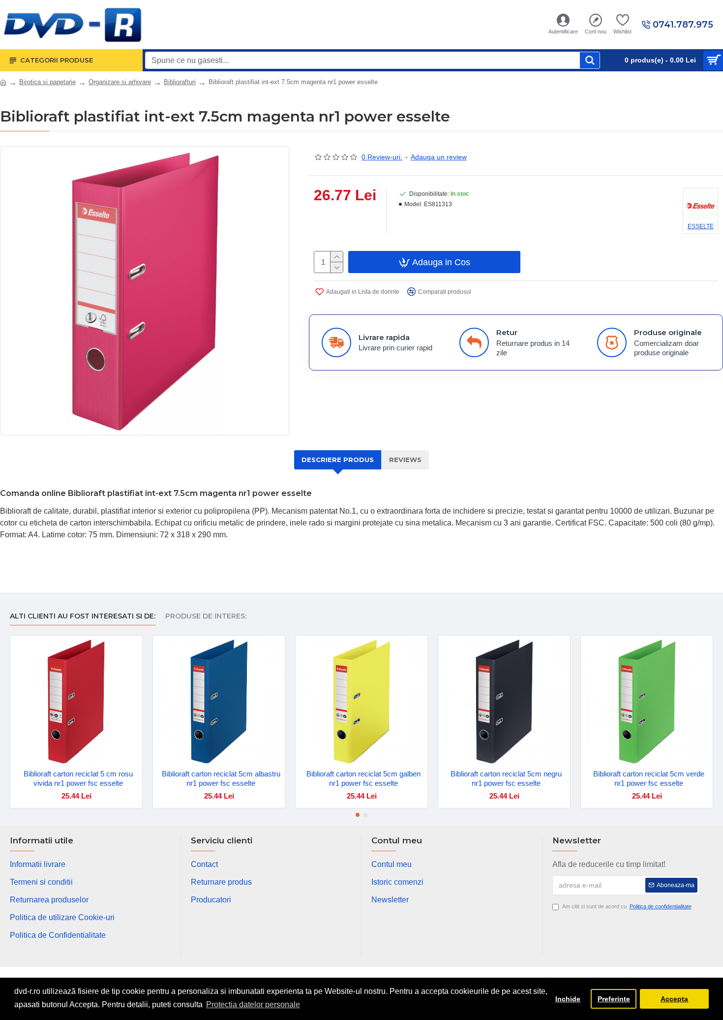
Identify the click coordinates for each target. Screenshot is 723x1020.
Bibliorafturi (180, 82)
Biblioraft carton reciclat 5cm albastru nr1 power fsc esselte (221, 779)
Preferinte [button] (614, 999)
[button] (358, 815)
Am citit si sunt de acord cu (627, 906)
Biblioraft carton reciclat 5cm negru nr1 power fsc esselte (506, 779)
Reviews (405, 460)
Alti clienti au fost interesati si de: (82, 616)
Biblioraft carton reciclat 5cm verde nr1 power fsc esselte (648, 779)
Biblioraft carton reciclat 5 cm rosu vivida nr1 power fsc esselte (78, 779)
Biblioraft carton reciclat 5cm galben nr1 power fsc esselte (363, 779)
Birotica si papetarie (47, 82)
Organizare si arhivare (120, 82)
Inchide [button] (567, 999)
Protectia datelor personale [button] (253, 1004)
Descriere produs (337, 460)
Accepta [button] (674, 999)
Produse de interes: (205, 616)
